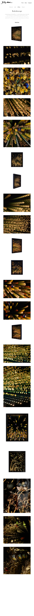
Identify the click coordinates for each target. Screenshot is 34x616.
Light (15, 7)
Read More (17, 22)
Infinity (19, 7)
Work (22, 2)
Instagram (30, 2)
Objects (23, 7)
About (26, 2)
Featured (11, 7)
